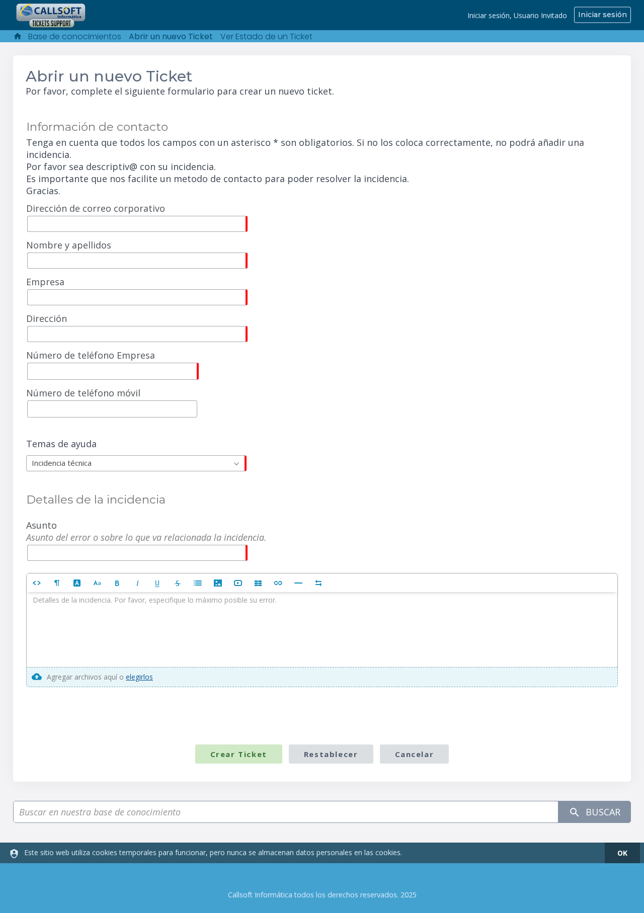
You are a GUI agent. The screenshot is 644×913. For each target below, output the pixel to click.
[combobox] (136, 463)
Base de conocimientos (74, 36)
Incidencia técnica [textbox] (62, 463)
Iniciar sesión (602, 14)
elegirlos (139, 677)
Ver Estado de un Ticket (266, 36)
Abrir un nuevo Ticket (171, 36)
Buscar (601, 812)
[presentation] (322, 630)
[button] (37, 582)
